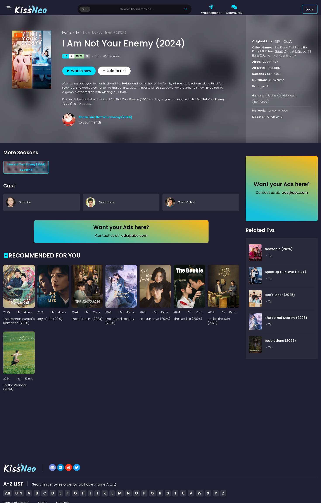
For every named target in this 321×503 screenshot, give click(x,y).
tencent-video (278, 110)
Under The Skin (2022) (219, 321)
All (7, 493)
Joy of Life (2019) (49, 319)
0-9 (18, 493)
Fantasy (273, 95)
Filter (85, 9)
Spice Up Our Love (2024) (285, 272)
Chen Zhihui (186, 202)
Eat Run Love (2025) (155, 319)
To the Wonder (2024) (14, 387)
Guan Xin (25, 202)
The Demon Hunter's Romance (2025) (19, 321)
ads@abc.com (134, 235)
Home (67, 32)
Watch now (81, 70)
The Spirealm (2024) (86, 319)
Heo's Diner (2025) (280, 295)
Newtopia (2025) (279, 249)
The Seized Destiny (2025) (119, 321)
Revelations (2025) (280, 340)
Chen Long (275, 117)
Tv (77, 32)
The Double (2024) (188, 319)
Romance (260, 101)
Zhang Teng (106, 202)
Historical (288, 95)
